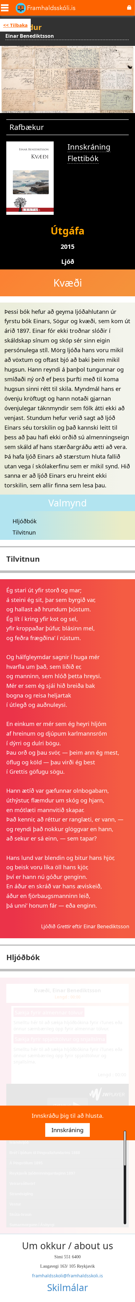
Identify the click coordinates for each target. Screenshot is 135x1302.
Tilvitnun (24, 532)
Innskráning (89, 146)
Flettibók (83, 158)
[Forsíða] (45, 7)
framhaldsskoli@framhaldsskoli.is (67, 1276)
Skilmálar (67, 1287)
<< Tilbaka (15, 25)
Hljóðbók (25, 521)
